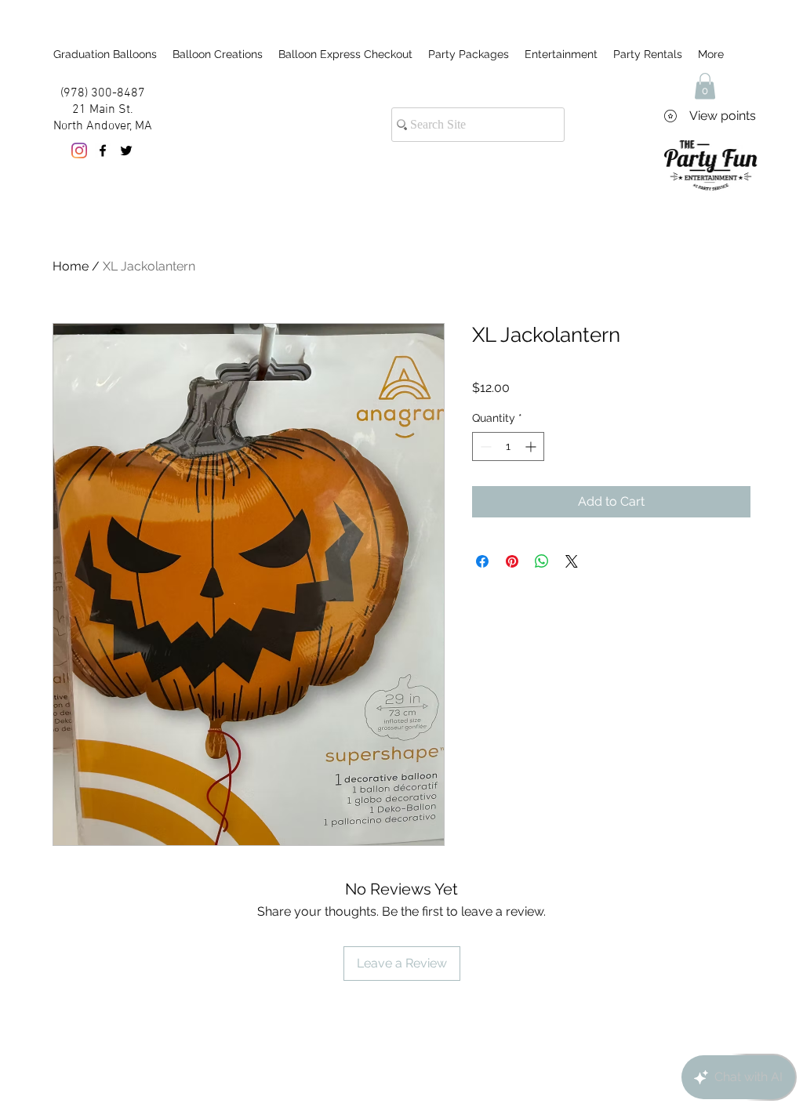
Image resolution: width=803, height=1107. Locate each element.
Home (71, 266)
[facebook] (103, 150)
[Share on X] (571, 561)
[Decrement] (484, 446)
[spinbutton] (508, 446)
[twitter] (126, 150)
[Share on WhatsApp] (541, 561)
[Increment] (532, 446)
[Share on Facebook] (482, 561)
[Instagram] (79, 150)
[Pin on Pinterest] (512, 561)
